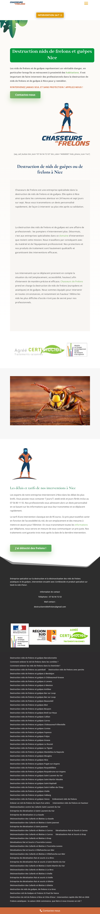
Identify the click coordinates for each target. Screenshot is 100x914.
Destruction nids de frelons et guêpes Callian (30, 717)
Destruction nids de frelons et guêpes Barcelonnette (33, 658)
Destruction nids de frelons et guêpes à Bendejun (32, 674)
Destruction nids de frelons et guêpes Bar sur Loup (33, 693)
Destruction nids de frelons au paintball (28, 670)
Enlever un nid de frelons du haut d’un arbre (30, 803)
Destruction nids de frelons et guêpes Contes (30, 729)
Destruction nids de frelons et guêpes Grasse (30, 740)
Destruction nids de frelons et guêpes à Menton (31, 685)
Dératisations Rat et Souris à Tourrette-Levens (31, 842)
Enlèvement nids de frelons (64, 799)
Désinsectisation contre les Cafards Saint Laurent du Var (35, 807)
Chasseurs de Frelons (72, 281)
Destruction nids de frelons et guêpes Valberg (30, 795)
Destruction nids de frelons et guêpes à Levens (31, 681)
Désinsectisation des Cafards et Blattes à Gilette (31, 885)
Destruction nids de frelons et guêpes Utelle (29, 791)
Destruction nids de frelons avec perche (66, 670)
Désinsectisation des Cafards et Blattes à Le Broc (32, 870)
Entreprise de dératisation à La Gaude (27, 815)
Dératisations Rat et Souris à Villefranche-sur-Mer (32, 850)
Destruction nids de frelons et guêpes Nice (29, 760)
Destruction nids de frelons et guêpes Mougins (31, 756)
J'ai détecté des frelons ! (30, 548)
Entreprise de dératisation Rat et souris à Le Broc (32, 858)
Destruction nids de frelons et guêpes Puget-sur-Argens (35, 764)
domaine (63, 235)
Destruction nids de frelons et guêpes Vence (29, 799)
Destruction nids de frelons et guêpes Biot (29, 705)
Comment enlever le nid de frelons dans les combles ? (34, 662)
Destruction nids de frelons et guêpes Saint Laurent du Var (36, 776)
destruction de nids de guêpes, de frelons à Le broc (33, 889)
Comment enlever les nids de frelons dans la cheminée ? (35, 666)
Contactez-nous (25, 94)
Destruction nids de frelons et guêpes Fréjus (30, 736)
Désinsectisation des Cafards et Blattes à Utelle (31, 874)
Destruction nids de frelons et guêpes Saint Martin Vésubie (36, 780)
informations (81, 524)
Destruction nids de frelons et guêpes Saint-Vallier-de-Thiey (36, 787)
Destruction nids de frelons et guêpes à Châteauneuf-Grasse (37, 678)
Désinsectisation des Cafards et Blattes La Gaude (32, 819)
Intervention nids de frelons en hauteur (70, 803)
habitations (72, 72)
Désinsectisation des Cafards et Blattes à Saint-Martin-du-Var (37, 866)
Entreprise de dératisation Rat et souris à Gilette (31, 882)
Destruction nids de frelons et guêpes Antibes (30, 689)
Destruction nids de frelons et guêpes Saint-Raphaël (33, 783)
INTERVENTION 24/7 (48, 14)
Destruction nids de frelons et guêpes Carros (30, 721)
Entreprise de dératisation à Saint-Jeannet (29, 827)
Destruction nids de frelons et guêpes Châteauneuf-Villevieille (37, 725)
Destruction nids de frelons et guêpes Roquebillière (33, 768)
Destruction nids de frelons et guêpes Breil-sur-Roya (33, 713)
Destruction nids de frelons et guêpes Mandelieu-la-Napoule (37, 752)
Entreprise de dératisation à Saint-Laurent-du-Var (32, 811)
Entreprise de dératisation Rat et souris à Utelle (31, 878)
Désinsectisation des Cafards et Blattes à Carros (31, 831)
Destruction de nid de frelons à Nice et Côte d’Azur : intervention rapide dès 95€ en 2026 (49, 897)
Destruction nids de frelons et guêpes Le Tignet (31, 748)
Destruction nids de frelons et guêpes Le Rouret (31, 744)
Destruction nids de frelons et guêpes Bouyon (30, 709)
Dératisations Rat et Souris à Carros (72, 831)
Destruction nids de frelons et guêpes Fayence (30, 732)
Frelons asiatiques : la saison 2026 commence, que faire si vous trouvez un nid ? (46, 901)
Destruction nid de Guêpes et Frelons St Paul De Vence (34, 893)
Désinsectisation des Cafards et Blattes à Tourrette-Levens (36, 846)
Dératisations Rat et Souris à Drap (71, 834)
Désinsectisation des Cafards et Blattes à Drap (30, 838)
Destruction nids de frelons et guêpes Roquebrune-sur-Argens (38, 772)
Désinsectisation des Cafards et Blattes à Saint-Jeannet (34, 823)
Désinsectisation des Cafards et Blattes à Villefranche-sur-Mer (37, 854)
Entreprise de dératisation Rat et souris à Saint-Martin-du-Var (37, 862)
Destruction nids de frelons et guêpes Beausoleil (31, 701)
